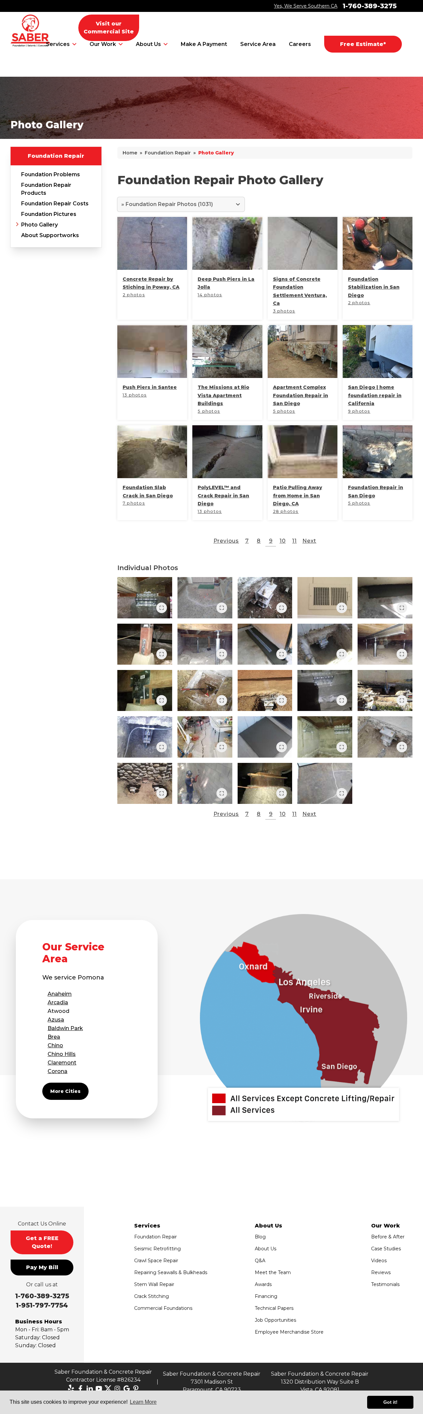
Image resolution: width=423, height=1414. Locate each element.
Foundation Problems (50, 174)
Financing (266, 1296)
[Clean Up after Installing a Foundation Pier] (265, 736)
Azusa (56, 1020)
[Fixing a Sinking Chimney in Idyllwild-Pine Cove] (144, 783)
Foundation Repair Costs (55, 203)
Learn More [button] (143, 1402)
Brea (54, 1037)
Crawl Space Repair (156, 1261)
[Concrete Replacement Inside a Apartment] (385, 597)
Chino (55, 1045)
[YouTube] (99, 1389)
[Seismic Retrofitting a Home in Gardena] (324, 736)
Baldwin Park (65, 1028)
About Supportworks (50, 235)
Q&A (260, 1261)
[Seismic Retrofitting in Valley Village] (324, 690)
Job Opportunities (275, 1320)
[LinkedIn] (90, 1389)
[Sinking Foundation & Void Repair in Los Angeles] (265, 690)
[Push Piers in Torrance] (204, 690)
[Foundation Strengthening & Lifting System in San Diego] (385, 736)
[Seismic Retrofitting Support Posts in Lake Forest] (144, 644)
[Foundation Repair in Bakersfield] (385, 690)
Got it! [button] (390, 1402)
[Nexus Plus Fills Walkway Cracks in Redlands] (204, 597)
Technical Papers (274, 1308)
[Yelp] (71, 1389)
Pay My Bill (42, 1267)
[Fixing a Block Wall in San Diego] (204, 783)
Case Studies (386, 1249)
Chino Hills (62, 1054)
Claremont (62, 1063)
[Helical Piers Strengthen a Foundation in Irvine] (324, 644)
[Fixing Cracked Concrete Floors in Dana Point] (324, 783)
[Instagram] (117, 1389)
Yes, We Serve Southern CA (305, 6)
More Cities (65, 1091)
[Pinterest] (136, 1389)
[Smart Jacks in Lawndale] (265, 783)
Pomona (91, 977)
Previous (226, 541)
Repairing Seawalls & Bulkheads (170, 1272)
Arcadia (58, 1002)
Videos (379, 1261)
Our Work (103, 44)
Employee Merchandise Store (289, 1332)
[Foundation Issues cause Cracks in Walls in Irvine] (324, 597)
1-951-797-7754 (42, 1305)
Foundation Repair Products (46, 189)
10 (283, 541)
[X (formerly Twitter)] (108, 1389)
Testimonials (385, 1284)
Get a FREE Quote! (42, 1242)
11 (294, 541)
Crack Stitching (151, 1296)
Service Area (258, 44)
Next (309, 541)
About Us (148, 44)
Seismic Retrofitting (157, 1249)
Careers (300, 44)
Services (58, 44)
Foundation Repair (56, 156)
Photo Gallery (39, 225)
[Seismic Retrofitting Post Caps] (144, 690)
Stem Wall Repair (154, 1284)
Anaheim (60, 994)
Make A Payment (204, 44)
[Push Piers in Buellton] (265, 597)
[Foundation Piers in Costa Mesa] (144, 736)
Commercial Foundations (163, 1308)
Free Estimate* (363, 44)
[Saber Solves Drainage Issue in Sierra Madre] (265, 644)
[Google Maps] (127, 1389)
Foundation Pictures (48, 214)
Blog (260, 1237)
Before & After (387, 1237)
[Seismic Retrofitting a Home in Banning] (144, 597)
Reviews (381, 1272)
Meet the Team (273, 1272)
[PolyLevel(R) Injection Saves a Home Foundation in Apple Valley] (204, 736)
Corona (57, 1071)
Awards (263, 1284)
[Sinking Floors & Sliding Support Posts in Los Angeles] (204, 644)
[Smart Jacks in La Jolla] (385, 644)
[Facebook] (80, 1389)
